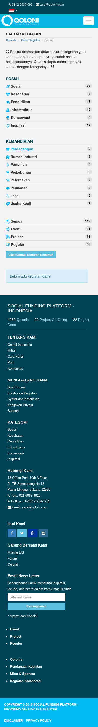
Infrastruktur (16, 447)
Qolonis (13, 564)
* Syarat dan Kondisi (22, 616)
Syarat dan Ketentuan (23, 399)
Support (13, 411)
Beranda (11, 40)
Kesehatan (15, 435)
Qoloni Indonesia (20, 345)
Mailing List (16, 552)
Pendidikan (16, 441)
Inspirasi (14, 459)
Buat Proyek (17, 387)
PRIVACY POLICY (38, 720)
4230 (18, 320)
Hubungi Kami (20, 470)
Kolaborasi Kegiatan (22, 393)
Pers (11, 363)
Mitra (11, 350)
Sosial (12, 429)
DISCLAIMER (13, 720)
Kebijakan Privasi (20, 405)
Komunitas (15, 368)
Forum (12, 558)
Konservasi (16, 453)
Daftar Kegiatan (30, 40)
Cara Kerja (15, 356)
